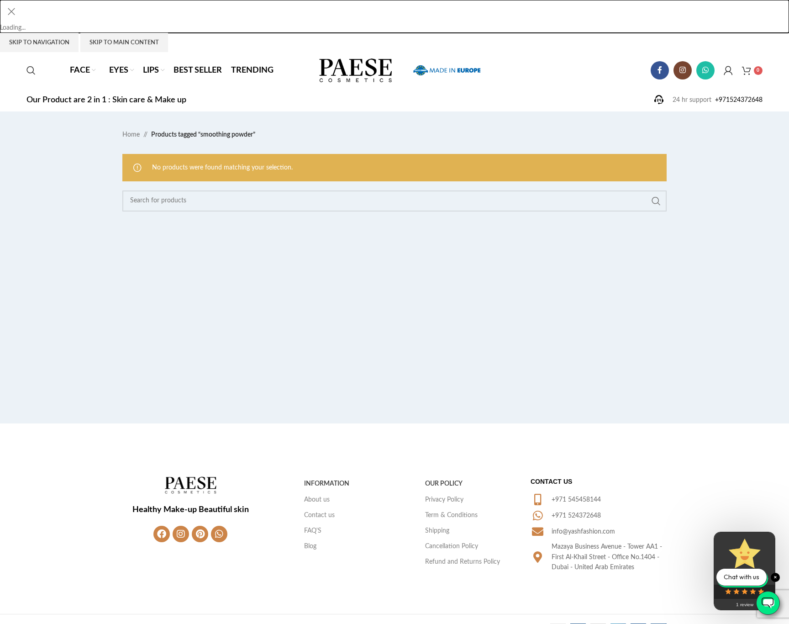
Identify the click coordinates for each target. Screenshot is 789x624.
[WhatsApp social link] (705, 70)
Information (326, 484)
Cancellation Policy (451, 546)
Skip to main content (124, 43)
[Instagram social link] (682, 70)
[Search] (31, 70)
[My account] (728, 70)
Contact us (319, 515)
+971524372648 (739, 100)
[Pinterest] (200, 534)
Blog (310, 546)
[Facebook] (161, 534)
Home (131, 135)
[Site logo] (356, 70)
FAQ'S (312, 531)
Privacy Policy (444, 500)
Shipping (437, 531)
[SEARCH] (656, 201)
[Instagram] (181, 534)
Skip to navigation (39, 43)
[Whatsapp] (219, 534)
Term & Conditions (451, 515)
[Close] (11, 11)
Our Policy (444, 484)
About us (317, 500)
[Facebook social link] (660, 70)
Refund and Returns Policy (462, 562)
